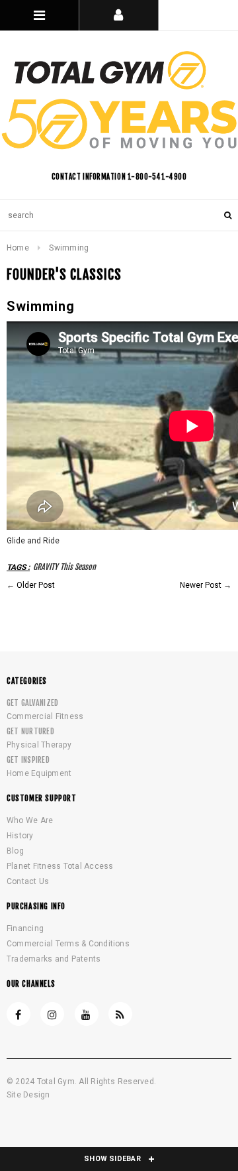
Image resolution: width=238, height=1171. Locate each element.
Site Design (28, 1094)
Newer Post (200, 585)
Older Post (36, 585)
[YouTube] (87, 1014)
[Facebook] (18, 1014)
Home (18, 247)
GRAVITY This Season (64, 567)
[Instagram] (52, 1014)
